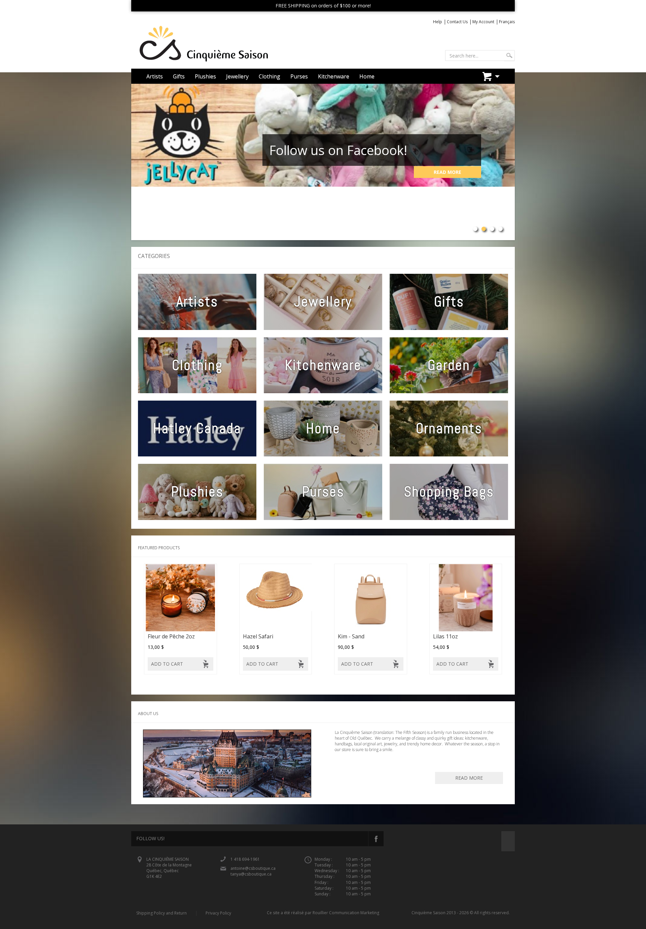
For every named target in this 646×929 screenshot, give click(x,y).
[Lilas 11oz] (465, 597)
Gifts (179, 76)
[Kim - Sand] (370, 597)
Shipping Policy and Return (161, 913)
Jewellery (237, 76)
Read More (447, 172)
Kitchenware (333, 76)
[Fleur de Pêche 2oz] (180, 597)
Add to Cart (167, 664)
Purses (299, 76)
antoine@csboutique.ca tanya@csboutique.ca (253, 871)
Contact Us (457, 22)
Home (366, 76)
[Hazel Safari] (275, 597)
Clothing (269, 76)
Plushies (205, 76)
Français (507, 22)
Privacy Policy (218, 913)
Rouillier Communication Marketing (346, 913)
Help (437, 22)
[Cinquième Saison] (224, 44)
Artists (154, 76)
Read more (469, 778)
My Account (483, 22)
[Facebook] (376, 838)
